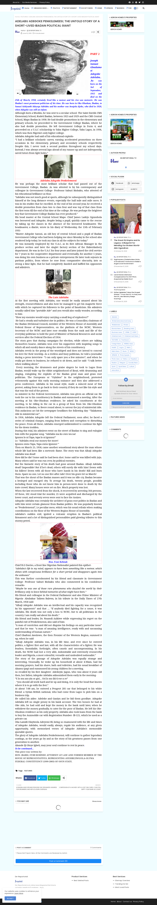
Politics (125, 359)
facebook (119, 183)
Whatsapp (55, 778)
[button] (143, 8)
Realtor (114, 363)
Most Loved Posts (122, 887)
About (119, 901)
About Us (16, 2)
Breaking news (129, 328)
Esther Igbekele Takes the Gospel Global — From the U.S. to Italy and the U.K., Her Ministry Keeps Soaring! (127, 295)
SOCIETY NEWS (87, 8)
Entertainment (116, 336)
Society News (133, 363)
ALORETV (134, 189)
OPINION (109, 8)
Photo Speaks (125, 355)
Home (26, 8)
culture (131, 366)
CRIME (99, 8)
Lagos (121, 347)
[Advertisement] (31, 828)
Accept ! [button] (10, 898)
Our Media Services (29, 2)
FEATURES (24, 17)
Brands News (116, 328)
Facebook (31, 778)
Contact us (127, 901)
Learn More (18, 893)
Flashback (125, 340)
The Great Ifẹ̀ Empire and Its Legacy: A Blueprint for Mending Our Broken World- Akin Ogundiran (127, 244)
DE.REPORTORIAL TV (128, 158)
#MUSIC (114, 317)
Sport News (122, 366)
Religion (122, 363)
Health (114, 347)
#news (125, 325)
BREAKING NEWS (40, 8)
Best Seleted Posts (81, 880)
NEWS (132, 351)
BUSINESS (120, 8)
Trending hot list (121, 884)
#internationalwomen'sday (121, 321)
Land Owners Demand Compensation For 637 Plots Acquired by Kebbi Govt (125, 277)
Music (125, 351)
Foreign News (116, 344)
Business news (117, 332)
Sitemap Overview (122, 880)
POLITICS (56, 8)
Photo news (116, 359)
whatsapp (135, 183)
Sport (113, 366)
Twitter (43, 778)
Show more (96, 801)
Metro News (116, 351)
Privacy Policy (45, 2)
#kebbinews (116, 325)
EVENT (135, 332)
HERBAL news (128, 344)
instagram (119, 189)
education (115, 370)
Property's (134, 359)
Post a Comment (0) (58, 861)
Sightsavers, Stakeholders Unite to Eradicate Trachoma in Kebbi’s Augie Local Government (127, 261)
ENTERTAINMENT (70, 8)
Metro (129, 347)
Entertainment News (131, 336)
